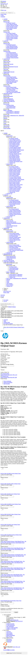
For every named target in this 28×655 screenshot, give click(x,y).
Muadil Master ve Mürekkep (12, 113)
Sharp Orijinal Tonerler (14, 183)
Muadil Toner (6, 21)
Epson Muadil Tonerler (11, 28)
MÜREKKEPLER (7, 93)
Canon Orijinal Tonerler (11, 34)
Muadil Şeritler (6, 75)
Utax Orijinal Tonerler (14, 191)
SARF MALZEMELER (9, 101)
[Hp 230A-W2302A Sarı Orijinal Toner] (3, 492)
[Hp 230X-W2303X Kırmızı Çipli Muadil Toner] (13, 554)
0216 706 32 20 (18, 621)
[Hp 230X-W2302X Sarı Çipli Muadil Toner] (12, 587)
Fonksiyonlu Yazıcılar (8, 64)
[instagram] (9, 640)
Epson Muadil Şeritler (11, 77)
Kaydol (16, 612)
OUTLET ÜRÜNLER (8, 100)
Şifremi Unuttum (12, 306)
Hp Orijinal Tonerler (11, 33)
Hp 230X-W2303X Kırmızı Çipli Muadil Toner (13, 556)
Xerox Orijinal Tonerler (14, 174)
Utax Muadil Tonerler (14, 155)
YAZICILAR (6, 59)
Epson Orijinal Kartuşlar (11, 56)
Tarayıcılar (5, 69)
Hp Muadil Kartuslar (11, 44)
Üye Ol (2, 296)
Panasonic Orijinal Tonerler (15, 187)
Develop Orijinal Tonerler (15, 180)
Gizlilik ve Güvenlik (11, 629)
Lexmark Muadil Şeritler (11, 78)
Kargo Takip (6, 292)
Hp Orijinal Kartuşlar (11, 52)
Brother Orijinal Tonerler (12, 37)
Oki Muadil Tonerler (14, 146)
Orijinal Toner (6, 32)
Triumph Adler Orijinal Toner (16, 184)
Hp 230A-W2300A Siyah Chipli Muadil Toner (13, 549)
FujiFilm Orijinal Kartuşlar (12, 57)
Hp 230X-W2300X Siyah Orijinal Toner (11, 504)
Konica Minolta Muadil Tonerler (16, 149)
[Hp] (6, 339)
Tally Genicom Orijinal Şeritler (13, 92)
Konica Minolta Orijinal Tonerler (16, 179)
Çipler (4, 123)
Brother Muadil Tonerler (11, 26)
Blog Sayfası (9, 636)
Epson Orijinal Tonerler (14, 173)
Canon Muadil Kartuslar (11, 46)
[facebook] (9, 639)
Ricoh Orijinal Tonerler (14, 182)
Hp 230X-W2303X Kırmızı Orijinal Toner (12, 534)
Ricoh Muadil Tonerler (14, 156)
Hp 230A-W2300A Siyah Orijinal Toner (11, 473)
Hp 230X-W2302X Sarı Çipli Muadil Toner (12, 589)
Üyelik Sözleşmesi (10, 625)
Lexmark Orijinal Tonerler (15, 178)
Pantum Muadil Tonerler (14, 160)
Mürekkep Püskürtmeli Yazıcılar (10, 66)
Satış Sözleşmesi (10, 626)
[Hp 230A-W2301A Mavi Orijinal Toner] (3, 482)
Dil (1, 6)
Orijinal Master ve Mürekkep (12, 111)
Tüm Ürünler (9, 29)
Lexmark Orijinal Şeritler (12, 91)
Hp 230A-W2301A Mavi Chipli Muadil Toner (12, 569)
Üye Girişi (5, 300)
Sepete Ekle (3, 367)
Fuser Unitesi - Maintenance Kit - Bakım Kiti (13, 115)
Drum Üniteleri (6, 128)
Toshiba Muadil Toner (14, 152)
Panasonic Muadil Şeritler (12, 80)
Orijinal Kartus (6, 51)
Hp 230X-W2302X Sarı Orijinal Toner (11, 524)
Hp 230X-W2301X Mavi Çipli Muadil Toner (12, 562)
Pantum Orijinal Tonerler (12, 38)
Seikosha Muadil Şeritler (14, 239)
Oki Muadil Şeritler (10, 79)
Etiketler (5, 118)
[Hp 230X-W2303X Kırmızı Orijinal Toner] (3, 533)
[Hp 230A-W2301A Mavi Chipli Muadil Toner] (13, 568)
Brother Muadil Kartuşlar (12, 47)
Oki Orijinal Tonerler (14, 175)
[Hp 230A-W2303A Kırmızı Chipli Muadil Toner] (13, 541)
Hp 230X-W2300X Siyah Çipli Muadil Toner (12, 582)
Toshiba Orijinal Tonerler (15, 188)
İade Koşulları (6, 383)
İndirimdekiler (9, 634)
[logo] (14, 10)
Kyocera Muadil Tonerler (15, 148)
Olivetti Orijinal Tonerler (14, 185)
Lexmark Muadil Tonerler (15, 147)
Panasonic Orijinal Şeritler (12, 88)
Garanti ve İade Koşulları (12, 627)
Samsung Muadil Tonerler (12, 25)
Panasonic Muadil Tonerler (15, 153)
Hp (1, 473)
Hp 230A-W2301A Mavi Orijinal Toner (11, 483)
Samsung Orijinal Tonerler (12, 35)
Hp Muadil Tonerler (10, 23)
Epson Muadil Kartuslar (11, 48)
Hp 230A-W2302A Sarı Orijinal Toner (11, 494)
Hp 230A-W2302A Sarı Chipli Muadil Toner (12, 575)
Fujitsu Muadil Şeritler (11, 82)
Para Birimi (3, 7)
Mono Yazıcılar (6, 61)
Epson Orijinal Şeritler (11, 87)
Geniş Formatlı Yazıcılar (8, 71)
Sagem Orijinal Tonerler (14, 189)
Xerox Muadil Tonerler (14, 144)
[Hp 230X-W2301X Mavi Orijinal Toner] (3, 513)
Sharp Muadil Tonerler (14, 157)
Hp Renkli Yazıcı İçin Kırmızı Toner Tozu (11, 600)
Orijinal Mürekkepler (8, 98)
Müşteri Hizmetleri (10, 635)
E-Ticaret (10, 653)
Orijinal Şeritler (6, 86)
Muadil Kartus (6, 43)
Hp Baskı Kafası (10, 105)
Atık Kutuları (6, 125)
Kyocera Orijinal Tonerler (15, 176)
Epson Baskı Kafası (10, 107)
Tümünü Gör (12, 162)
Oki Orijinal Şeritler (10, 89)
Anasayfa (8, 631)
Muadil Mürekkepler (8, 96)
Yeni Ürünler (9, 632)
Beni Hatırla (5, 306)
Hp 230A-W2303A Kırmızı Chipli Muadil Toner (13, 542)
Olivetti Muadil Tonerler (14, 158)
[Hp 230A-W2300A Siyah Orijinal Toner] (3, 472)
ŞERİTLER (6, 73)
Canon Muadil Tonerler (11, 24)
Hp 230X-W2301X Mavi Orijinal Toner (11, 514)
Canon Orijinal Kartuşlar (12, 53)
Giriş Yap (3, 295)
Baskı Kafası (6, 104)
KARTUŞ (5, 41)
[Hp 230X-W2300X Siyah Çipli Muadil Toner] (13, 581)
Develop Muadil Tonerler (15, 151)
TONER (5, 19)
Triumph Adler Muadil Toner (15, 161)
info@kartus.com (14, 620)
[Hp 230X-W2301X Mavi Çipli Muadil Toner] (13, 561)
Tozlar (4, 120)
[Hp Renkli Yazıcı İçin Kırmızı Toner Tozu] (3, 599)
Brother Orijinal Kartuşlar (12, 55)
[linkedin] (8, 641)
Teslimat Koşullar (10, 623)
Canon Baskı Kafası (10, 106)
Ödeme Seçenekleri (7, 382)
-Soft (7, 653)
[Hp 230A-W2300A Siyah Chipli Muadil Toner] (13, 548)
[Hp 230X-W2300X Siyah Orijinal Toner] (3, 502)
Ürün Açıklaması (7, 381)
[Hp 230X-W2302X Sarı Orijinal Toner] (3, 523)
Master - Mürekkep (7, 110)
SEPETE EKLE (4, 477)
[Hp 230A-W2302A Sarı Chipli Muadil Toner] (13, 574)
